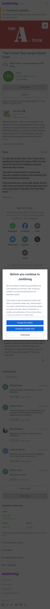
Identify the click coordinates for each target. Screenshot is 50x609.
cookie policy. (29, 315)
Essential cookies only (25, 329)
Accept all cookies (25, 322)
